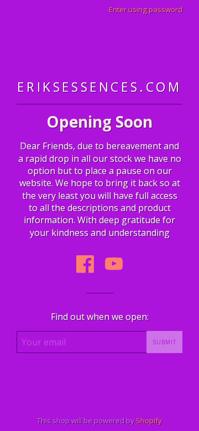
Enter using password (145, 9)
